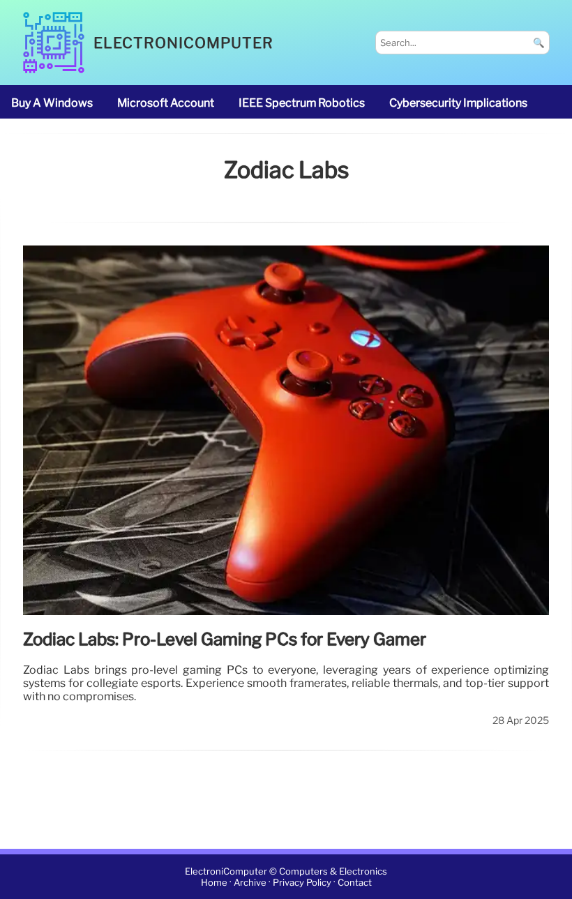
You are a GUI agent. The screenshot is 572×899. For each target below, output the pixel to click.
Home (214, 882)
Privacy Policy (302, 882)
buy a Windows (52, 102)
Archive (250, 882)
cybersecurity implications (458, 102)
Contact (355, 882)
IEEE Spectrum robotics (302, 102)
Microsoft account (165, 102)
